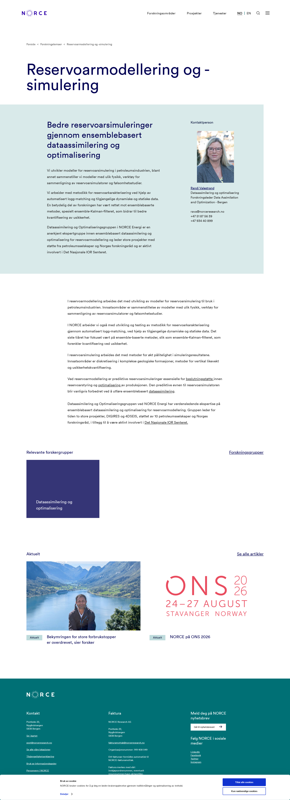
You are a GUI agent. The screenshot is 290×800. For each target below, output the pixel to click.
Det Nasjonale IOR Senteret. (166, 422)
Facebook (196, 755)
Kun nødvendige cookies (244, 791)
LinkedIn (195, 751)
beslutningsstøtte (200, 379)
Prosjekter (194, 13)
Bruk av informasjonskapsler (41, 763)
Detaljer (64, 794)
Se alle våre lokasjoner (38, 749)
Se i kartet (31, 735)
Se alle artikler (250, 553)
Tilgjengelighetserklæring (40, 756)
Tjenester (220, 13)
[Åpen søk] (258, 13)
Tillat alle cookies (244, 782)
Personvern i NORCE (37, 770)
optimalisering (109, 385)
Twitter (194, 758)
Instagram (196, 762)
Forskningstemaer (51, 44)
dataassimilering (161, 391)
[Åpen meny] (267, 13)
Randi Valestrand (202, 188)
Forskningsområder (161, 13)
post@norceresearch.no (39, 742)
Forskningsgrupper (246, 452)
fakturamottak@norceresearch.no (126, 742)
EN (249, 13)
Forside (30, 44)
